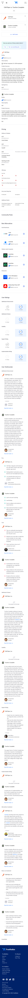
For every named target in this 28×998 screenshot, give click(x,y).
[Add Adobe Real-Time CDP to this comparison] (24, 286)
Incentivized (7, 401)
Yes (5, 47)
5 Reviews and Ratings (12, 27)
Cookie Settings (5, 991)
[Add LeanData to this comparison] (24, 255)
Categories (17, 956)
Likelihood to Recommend (7, 301)
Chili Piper (10, 17)
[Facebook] (7, 979)
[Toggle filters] (2, 2)
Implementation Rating (7, 351)
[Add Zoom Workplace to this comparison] (24, 277)
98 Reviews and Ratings (12, 18)
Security (4, 984)
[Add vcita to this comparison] (24, 234)
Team (3, 958)
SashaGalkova (10, 735)
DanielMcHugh (11, 833)
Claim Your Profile (6, 970)
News (3, 961)
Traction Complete (12, 25)
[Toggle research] (6, 2)
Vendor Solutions (6, 969)
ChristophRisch (11, 449)
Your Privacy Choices (6, 987)
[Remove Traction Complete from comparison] (25, 24)
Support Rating (5, 339)
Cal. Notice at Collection (7, 989)
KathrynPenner (11, 482)
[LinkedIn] (13, 979)
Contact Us (4, 962)
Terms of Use (5, 982)
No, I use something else (14, 47)
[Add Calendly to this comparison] (24, 243)
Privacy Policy (5, 986)
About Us (4, 956)
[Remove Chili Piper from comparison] (25, 16)
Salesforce (17, 619)
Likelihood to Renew (6, 314)
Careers (4, 959)
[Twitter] (10, 979)
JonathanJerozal (11, 548)
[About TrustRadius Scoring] (3, 58)
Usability (3, 326)
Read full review (8, 408)
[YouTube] (3, 979)
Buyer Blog (17, 958)
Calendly (6, 814)
